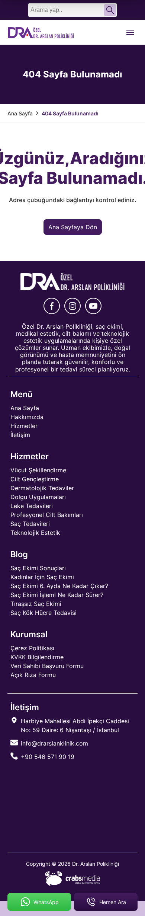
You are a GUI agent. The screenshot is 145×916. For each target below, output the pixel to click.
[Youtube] (93, 306)
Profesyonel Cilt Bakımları (46, 514)
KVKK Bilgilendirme (37, 657)
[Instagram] (72, 306)
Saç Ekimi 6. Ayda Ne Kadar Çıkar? (59, 586)
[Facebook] (52, 306)
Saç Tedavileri (30, 523)
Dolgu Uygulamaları (38, 497)
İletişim (20, 434)
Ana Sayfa (24, 408)
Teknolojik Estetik (35, 532)
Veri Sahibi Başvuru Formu (47, 666)
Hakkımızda (27, 417)
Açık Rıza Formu (33, 675)
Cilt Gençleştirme (34, 479)
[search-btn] (110, 10)
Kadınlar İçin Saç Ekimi (42, 577)
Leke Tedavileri (31, 506)
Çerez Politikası (32, 648)
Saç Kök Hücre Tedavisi (43, 612)
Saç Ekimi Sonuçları (38, 568)
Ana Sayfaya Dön (72, 227)
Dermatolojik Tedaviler (42, 488)
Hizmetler (24, 426)
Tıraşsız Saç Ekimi (35, 603)
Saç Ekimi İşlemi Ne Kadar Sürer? (56, 595)
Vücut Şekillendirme (38, 470)
